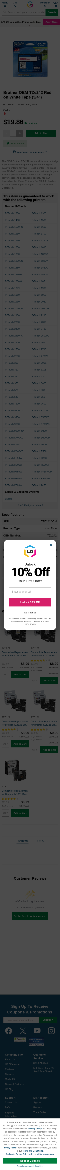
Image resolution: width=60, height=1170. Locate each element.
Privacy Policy (35, 1129)
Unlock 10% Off (30, 602)
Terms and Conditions (32, 1151)
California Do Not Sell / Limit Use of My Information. (30, 1154)
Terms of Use (29, 624)
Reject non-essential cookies (30, 1166)
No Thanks (30, 612)
